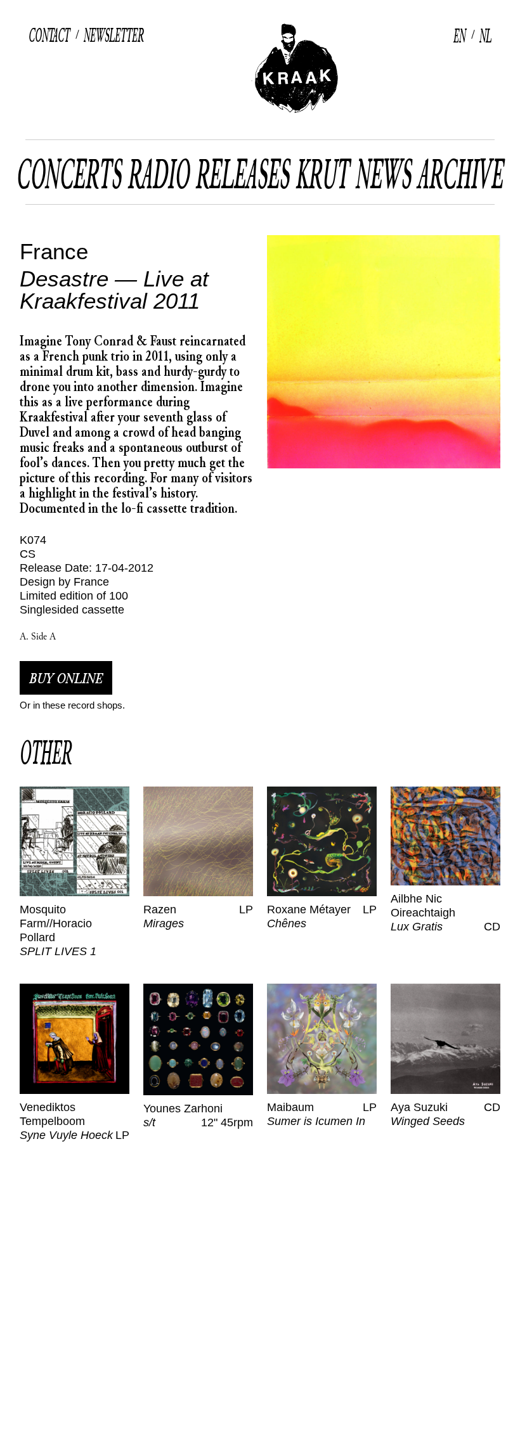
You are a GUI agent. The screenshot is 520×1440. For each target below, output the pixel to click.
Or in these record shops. (72, 705)
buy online (66, 678)
